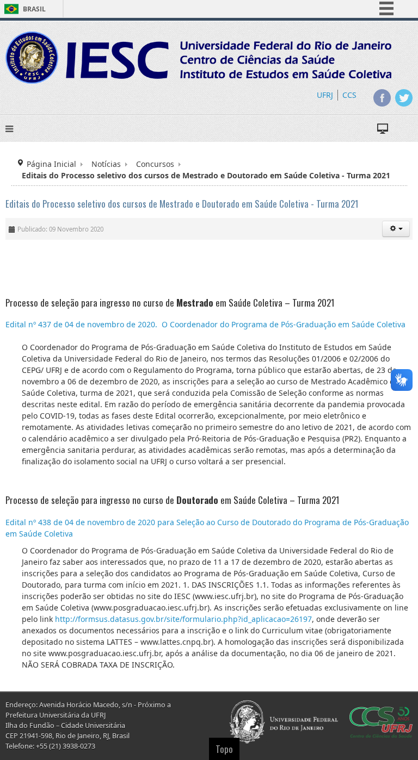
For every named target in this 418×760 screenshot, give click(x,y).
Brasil (34, 9)
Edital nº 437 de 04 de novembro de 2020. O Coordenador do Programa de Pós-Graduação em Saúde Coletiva (205, 324)
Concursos (155, 164)
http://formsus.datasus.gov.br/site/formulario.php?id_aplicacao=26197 (183, 619)
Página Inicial (51, 164)
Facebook (382, 98)
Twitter (404, 98)
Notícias (106, 164)
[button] (396, 229)
